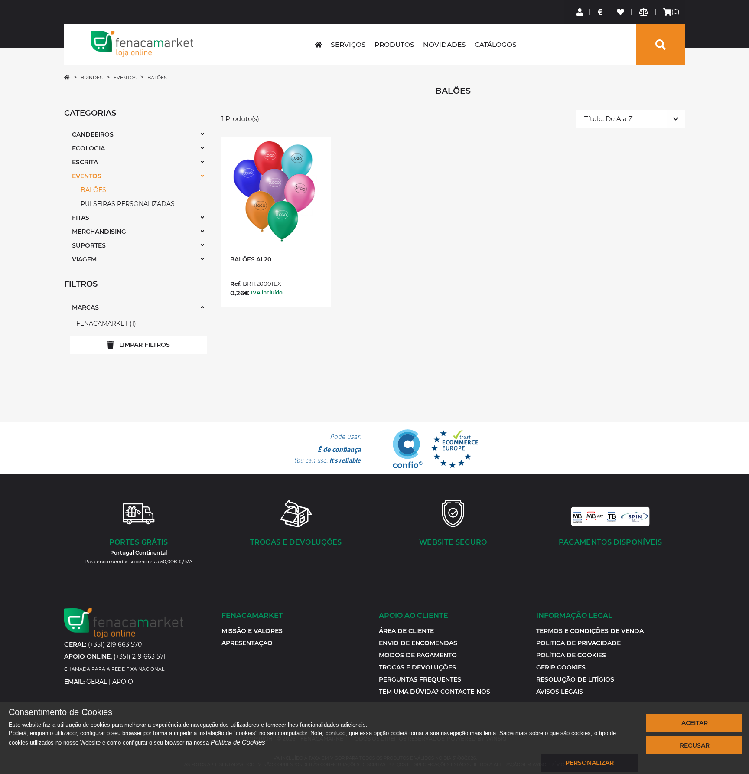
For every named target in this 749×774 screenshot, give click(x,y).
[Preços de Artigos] (600, 12)
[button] (561, 667)
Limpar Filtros (144, 345)
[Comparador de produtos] (644, 12)
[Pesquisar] (660, 44)
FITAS (80, 218)
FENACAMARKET (105, 323)
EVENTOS (125, 78)
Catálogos (496, 44)
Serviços (348, 44)
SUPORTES (89, 245)
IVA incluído (267, 292)
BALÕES (157, 78)
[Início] (66, 78)
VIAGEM (84, 259)
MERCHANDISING (99, 231)
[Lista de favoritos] (621, 12)
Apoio (122, 682)
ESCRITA (85, 162)
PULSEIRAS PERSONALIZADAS (128, 204)
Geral (96, 682)
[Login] (580, 12)
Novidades (444, 44)
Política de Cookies (238, 742)
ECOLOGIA (88, 148)
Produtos (394, 44)
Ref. (235, 283)
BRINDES (92, 78)
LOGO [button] (142, 44)
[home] (318, 44)
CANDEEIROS (93, 134)
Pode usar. (327, 449)
